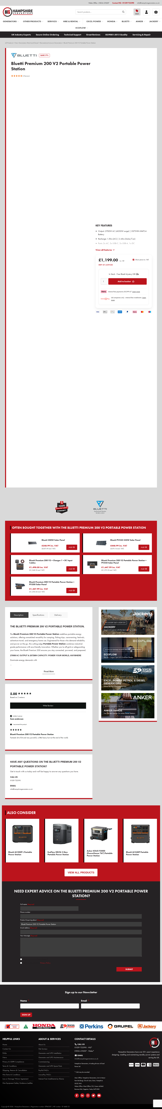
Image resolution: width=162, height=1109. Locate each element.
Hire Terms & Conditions (11, 1074)
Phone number (25, 912)
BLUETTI (125, 21)
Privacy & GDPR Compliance (13, 1061)
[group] (48, 694)
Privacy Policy (45, 963)
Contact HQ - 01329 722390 (123, 3)
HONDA (111, 21)
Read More (49, 671)
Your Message (28, 935)
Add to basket (124, 281)
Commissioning (43, 1061)
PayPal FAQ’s (43, 1070)
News (5, 1057)
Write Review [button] (48, 705)
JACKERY (153, 21)
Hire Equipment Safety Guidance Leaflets (18, 1083)
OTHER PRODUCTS (32, 21)
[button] (20, 76)
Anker (139, 21)
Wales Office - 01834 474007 (98, 3)
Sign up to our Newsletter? (35, 959)
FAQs (5, 1053)
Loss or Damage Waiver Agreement (15, 1079)
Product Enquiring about (32, 920)
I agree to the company (36, 963)
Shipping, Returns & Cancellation (15, 1070)
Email (85, 1000)
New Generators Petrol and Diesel (26, 43)
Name (24, 1000)
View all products (81, 872)
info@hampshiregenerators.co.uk (148, 3)
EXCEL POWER (94, 21)
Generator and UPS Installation (49, 1053)
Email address (28, 928)
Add (71, 547)
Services (52, 21)
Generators (10, 21)
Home (5, 1044)
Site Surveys (42, 1049)
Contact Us (7, 1049)
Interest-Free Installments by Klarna (51, 1079)
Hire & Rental (70, 21)
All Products (9, 43)
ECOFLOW (81, 27)
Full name (27, 904)
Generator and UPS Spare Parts (50, 1066)
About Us (41, 1044)
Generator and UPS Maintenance (50, 1057)
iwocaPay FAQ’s (44, 1074)
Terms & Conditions (10, 1066)
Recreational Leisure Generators (51, 43)
